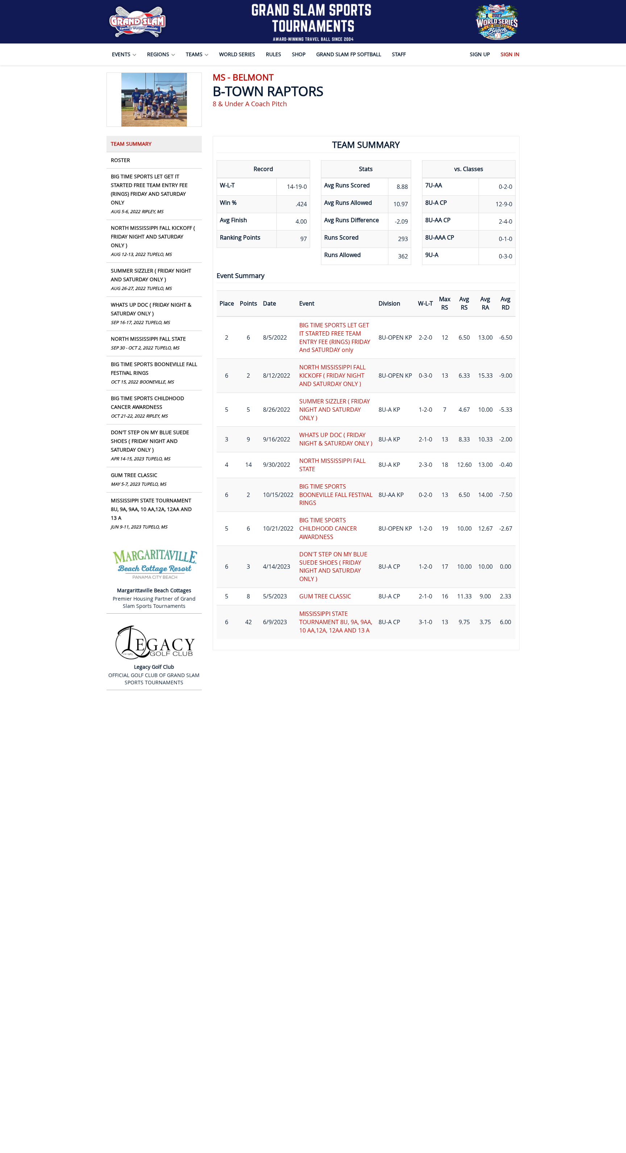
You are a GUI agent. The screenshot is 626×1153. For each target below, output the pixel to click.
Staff (399, 54)
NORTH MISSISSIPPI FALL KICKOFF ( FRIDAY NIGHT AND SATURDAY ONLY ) (153, 240)
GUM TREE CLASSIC (138, 479)
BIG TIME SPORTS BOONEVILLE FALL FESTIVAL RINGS (154, 373)
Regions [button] (159, 54)
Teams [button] (195, 54)
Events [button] (122, 54)
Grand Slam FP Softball (348, 54)
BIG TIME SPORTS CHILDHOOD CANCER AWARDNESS (147, 407)
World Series (237, 54)
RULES (273, 54)
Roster (120, 160)
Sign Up (480, 54)
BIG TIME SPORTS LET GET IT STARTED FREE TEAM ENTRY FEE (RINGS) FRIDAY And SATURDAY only (149, 193)
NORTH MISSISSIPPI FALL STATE (148, 343)
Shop (298, 54)
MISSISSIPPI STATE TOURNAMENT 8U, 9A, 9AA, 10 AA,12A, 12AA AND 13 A (151, 513)
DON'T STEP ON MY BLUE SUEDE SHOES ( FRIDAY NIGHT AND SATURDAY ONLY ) (150, 445)
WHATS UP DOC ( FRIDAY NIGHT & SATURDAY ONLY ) (151, 313)
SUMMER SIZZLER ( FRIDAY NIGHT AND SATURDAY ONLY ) (151, 279)
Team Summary (131, 143)
